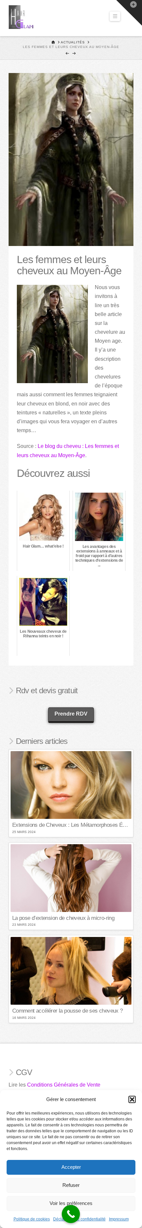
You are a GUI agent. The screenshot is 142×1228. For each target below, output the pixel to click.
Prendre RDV (71, 714)
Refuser (71, 1185)
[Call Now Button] (71, 1214)
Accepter (71, 1167)
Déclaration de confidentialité (79, 1219)
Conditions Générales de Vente (63, 1085)
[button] (132, 1099)
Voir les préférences (71, 1203)
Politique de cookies (32, 1219)
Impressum (119, 1219)
